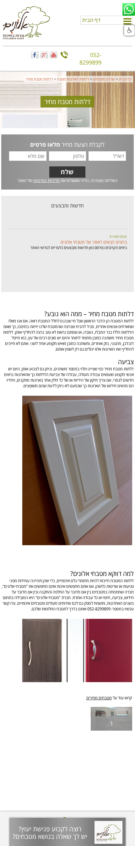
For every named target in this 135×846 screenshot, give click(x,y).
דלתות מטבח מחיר (39, 79)
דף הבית (125, 79)
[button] (129, 30)
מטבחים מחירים (99, 698)
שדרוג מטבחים (104, 79)
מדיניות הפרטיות (46, 180)
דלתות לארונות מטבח (73, 79)
